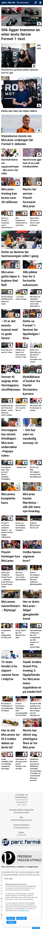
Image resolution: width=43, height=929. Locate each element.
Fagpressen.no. (25, 910)
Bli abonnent (23, 2)
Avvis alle (10, 918)
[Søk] (36, 3)
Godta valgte (21, 918)
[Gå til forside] (8, 2)
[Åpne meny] (40, 2)
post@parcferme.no (21, 827)
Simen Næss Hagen (21, 812)
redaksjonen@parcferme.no (21, 820)
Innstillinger (36, 927)
